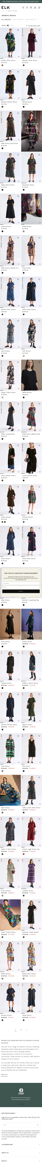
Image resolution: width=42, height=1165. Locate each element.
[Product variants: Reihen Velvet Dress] (19, 98)
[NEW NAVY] (2, 1020)
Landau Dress (27, 891)
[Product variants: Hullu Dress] (40, 1011)
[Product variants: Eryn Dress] (40, 264)
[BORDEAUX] (23, 854)
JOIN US (21, 591)
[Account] (31, 7)
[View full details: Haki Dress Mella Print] (31, 416)
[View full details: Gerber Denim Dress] (10, 707)
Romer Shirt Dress (8, 309)
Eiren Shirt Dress (29, 559)
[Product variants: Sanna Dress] (19, 222)
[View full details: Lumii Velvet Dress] (31, 458)
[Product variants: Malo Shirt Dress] (19, 181)
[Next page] (26, 1030)
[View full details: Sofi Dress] (31, 333)
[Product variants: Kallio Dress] (40, 638)
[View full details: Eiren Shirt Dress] (31, 541)
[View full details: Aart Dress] (10, 790)
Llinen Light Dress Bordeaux (31, 849)
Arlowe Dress (27, 517)
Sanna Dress (6, 226)
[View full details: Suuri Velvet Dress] (10, 458)
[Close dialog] (39, 570)
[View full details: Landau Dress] (31, 873)
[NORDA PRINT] (23, 646)
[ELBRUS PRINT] (2, 978)
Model (4, 25)
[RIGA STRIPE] (23, 895)
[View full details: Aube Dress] (31, 209)
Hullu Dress (27, 1015)
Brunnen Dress (28, 185)
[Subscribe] (37, 1124)
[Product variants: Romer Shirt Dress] (19, 305)
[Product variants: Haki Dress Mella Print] (40, 430)
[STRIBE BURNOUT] (2, 106)
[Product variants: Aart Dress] (19, 804)
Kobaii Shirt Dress (8, 60)
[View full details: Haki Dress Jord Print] (10, 126)
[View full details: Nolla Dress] (31, 375)
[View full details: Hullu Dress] (31, 997)
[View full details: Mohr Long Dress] (10, 416)
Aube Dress (27, 226)
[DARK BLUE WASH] (23, 314)
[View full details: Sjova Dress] (10, 499)
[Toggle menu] (39, 7)
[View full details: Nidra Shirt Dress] (31, 956)
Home (3, 12)
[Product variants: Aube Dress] (40, 222)
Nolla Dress (27, 392)
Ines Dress (5, 766)
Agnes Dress (27, 725)
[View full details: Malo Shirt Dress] (10, 167)
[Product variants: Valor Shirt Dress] (40, 305)
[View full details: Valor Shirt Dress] (31, 292)
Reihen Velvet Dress (9, 102)
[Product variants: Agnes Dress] (40, 721)
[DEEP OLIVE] (2, 480)
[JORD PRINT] (2, 148)
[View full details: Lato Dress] (10, 333)
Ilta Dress (26, 766)
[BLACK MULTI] (2, 439)
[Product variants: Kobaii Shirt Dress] (19, 56)
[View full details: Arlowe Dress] (31, 499)
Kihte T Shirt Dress (8, 849)
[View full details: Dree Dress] (10, 541)
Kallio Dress (27, 642)
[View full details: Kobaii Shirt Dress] (10, 43)
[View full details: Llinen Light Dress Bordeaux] (31, 831)
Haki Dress (5, 600)
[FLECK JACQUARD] (2, 314)
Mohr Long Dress (8, 434)
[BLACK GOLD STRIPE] (23, 480)
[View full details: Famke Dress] (10, 665)
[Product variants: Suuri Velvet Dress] (19, 471)
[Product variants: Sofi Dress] (40, 347)
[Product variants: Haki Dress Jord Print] (19, 139)
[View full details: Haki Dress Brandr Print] (10, 250)
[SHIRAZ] (23, 65)
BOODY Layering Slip (30, 600)
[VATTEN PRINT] (2, 356)
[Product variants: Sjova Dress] (19, 513)
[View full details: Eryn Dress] (31, 250)
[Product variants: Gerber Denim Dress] (19, 721)
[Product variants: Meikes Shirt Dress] (40, 56)
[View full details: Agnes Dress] (31, 707)
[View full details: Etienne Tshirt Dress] (31, 914)
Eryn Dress (26, 268)
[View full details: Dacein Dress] (10, 997)
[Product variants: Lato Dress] (19, 347)
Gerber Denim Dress (9, 725)
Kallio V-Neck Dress (30, 683)
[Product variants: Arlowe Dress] (40, 513)
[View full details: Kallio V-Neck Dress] (31, 665)
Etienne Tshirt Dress (30, 932)
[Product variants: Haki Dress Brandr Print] (19, 264)
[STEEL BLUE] (2, 563)
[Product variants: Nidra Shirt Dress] (40, 970)
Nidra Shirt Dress (29, 974)
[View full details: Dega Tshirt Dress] (10, 375)
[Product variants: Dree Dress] (19, 555)
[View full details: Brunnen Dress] (31, 167)
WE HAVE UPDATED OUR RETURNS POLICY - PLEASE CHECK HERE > (21, 2)
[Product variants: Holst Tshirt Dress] (19, 928)
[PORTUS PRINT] (23, 729)
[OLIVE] (2, 522)
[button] (19, 29)
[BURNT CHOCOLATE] (23, 937)
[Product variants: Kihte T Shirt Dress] (19, 845)
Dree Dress (5, 559)
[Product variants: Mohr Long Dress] (19, 430)
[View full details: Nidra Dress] (10, 956)
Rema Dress (27, 102)
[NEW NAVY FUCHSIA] (23, 563)
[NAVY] (23, 1020)
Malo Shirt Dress (7, 185)
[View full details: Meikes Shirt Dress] (31, 43)
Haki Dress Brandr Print (10, 268)
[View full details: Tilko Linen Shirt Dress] (31, 790)
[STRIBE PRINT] (2, 65)
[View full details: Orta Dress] (10, 624)
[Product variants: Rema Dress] (40, 98)
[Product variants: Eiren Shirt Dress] (40, 555)
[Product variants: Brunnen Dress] (40, 181)
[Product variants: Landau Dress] (40, 887)
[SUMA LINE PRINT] (23, 812)
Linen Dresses (30, 19)
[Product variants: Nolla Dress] (40, 388)
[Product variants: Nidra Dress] (19, 970)
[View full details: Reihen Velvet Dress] (10, 84)
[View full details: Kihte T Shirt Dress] (10, 831)
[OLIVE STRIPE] (2, 895)
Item (11, 25)
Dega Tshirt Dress (8, 392)
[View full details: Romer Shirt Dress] (10, 292)
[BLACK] (23, 106)
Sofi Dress (26, 351)
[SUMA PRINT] (2, 812)
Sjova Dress (6, 517)
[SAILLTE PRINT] (2, 771)
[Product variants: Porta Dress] (19, 887)
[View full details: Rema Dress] (31, 84)
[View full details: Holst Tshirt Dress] (10, 914)
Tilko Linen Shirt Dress (31, 808)
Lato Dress (5, 351)
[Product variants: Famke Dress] (19, 679)
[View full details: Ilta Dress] (31, 748)
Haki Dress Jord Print (9, 143)
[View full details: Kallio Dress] (31, 624)
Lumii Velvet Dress (29, 475)
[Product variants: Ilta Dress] (40, 762)
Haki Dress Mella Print (31, 434)
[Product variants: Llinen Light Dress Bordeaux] (40, 845)
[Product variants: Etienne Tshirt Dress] (40, 928)
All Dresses (6, 19)
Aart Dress (5, 808)
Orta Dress (5, 642)
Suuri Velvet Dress (8, 475)
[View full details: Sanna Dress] (10, 209)
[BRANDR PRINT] (2, 273)
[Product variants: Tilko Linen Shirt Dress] (40, 804)
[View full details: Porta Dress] (10, 873)
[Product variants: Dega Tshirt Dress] (19, 388)
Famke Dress (6, 683)
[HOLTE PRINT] (23, 356)
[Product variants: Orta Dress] (19, 638)
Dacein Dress (6, 1015)
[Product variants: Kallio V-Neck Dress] (40, 679)
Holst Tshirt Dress (8, 932)
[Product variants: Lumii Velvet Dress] (40, 471)
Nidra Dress (6, 974)
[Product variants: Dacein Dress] (19, 1011)
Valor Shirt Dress (29, 309)
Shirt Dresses (18, 19)
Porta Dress (6, 891)
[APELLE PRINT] (2, 937)
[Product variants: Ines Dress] (19, 762)
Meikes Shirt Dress (29, 60)
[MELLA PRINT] (23, 439)
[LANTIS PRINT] (23, 231)
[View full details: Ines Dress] (10, 748)
